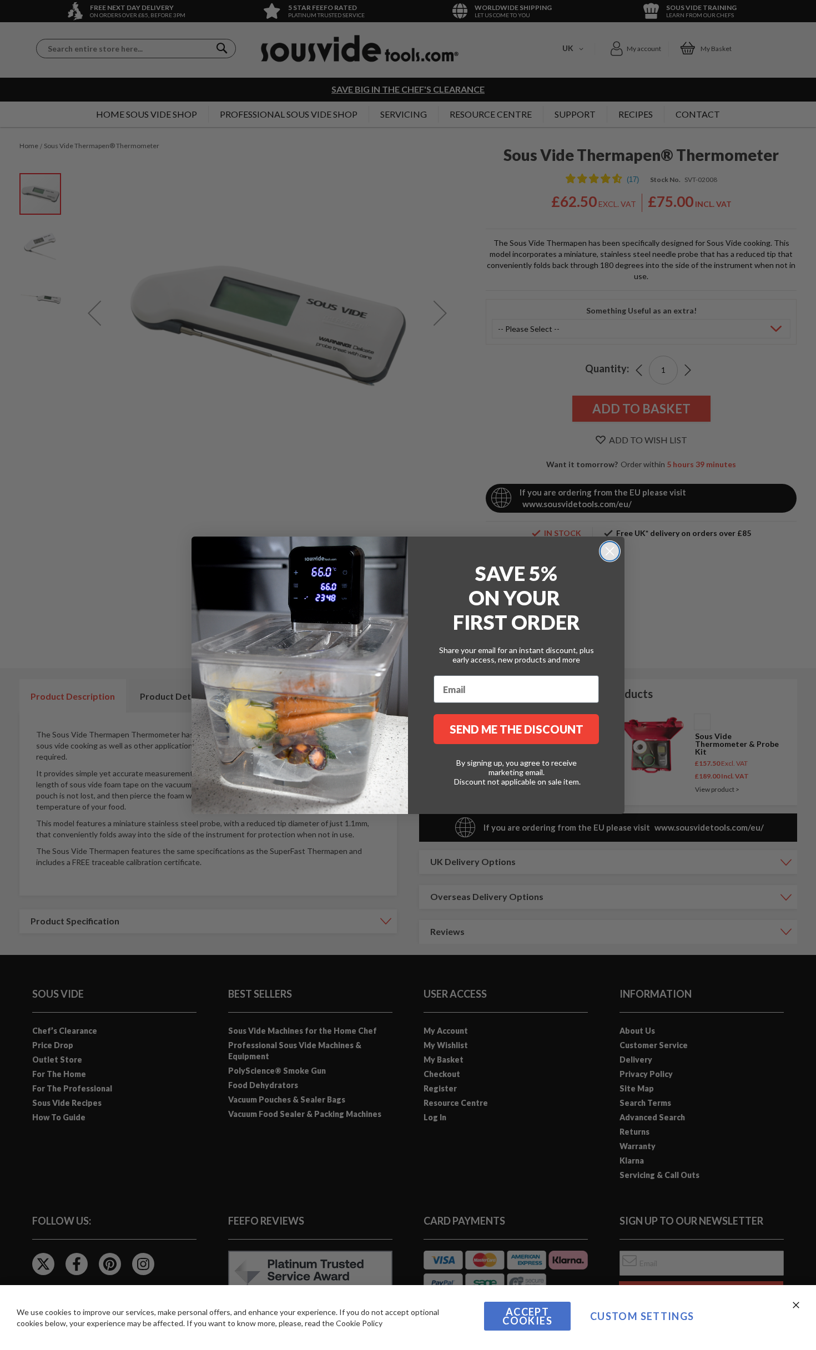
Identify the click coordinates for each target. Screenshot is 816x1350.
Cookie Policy (359, 1323)
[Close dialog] (610, 551)
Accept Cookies (527, 1316)
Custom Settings (642, 1316)
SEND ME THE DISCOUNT (516, 729)
